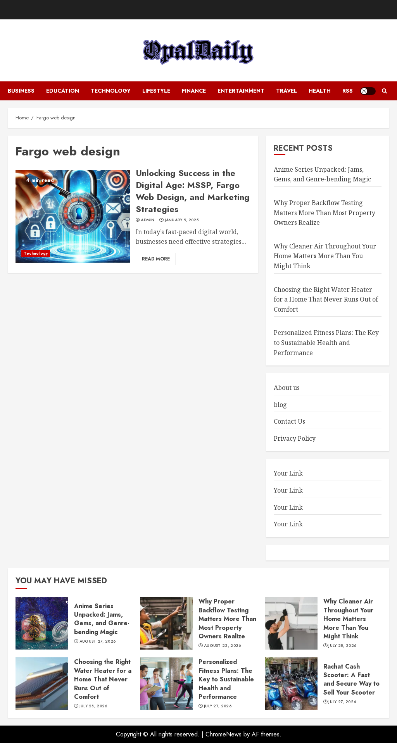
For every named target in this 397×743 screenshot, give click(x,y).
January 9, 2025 (182, 220)
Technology (111, 91)
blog (280, 404)
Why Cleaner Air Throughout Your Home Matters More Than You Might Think (325, 256)
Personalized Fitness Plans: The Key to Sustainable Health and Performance (326, 342)
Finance (194, 91)
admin (147, 220)
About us (287, 387)
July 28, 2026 (342, 645)
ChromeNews (223, 734)
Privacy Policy (295, 438)
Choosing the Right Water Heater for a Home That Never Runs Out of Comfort (326, 299)
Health (320, 91)
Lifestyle (156, 91)
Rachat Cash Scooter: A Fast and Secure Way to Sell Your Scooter (351, 679)
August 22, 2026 (222, 645)
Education (62, 91)
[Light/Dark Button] (368, 91)
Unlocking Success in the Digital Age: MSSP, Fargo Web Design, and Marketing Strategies (193, 191)
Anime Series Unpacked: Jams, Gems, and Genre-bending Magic (322, 174)
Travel (286, 91)
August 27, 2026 (97, 641)
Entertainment (240, 91)
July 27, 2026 (217, 706)
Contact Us (289, 421)
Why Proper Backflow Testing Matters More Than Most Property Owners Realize (324, 212)
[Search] (384, 91)
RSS (347, 91)
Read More (156, 258)
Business (21, 91)
